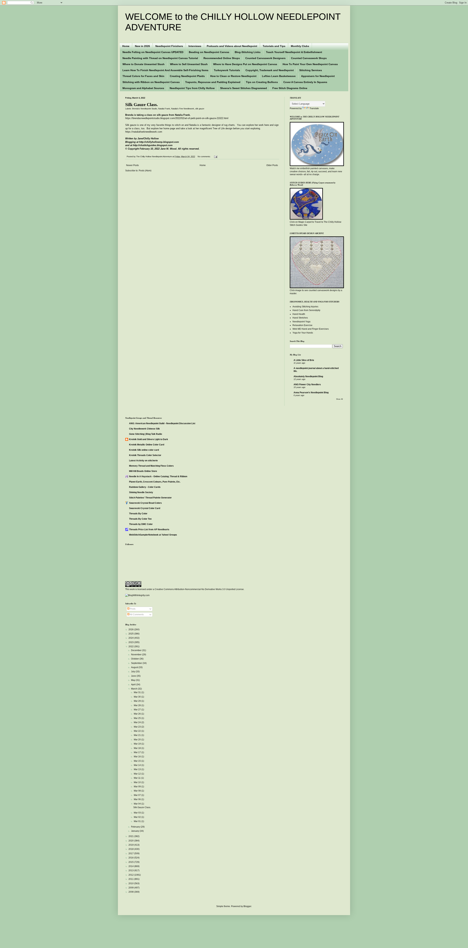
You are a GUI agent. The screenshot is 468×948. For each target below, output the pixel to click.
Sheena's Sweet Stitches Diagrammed (243, 88)
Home (125, 46)
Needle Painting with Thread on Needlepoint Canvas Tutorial (160, 58)
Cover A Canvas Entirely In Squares (305, 82)
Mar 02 (137, 817)
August (135, 667)
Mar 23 (137, 726)
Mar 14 (137, 765)
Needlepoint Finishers (169, 46)
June (134, 676)
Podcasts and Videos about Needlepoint (232, 46)
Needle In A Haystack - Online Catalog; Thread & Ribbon (158, 476)
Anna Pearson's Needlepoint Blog (311, 392)
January (135, 831)
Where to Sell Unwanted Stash (189, 64)
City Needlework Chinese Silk (144, 428)
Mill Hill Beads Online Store (143, 471)
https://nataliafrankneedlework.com (143, 131)
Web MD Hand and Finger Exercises (310, 329)
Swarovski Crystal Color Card (144, 508)
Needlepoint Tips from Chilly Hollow (192, 88)
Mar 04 (137, 803)
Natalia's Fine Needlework (182, 109)
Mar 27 (137, 709)
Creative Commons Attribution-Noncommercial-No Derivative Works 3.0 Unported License (199, 589)
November (136, 654)
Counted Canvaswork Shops (309, 58)
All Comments (136, 614)
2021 (131, 836)
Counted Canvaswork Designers (265, 58)
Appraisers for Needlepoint (318, 76)
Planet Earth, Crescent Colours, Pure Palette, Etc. (154, 481)
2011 (131, 879)
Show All (339, 399)
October (135, 658)
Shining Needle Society (141, 492)
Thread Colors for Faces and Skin (143, 76)
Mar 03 (137, 812)
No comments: (204, 156)
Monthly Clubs (300, 46)
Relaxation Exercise (302, 325)
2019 (131, 845)
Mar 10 (137, 782)
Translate (314, 108)
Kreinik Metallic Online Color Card (146, 444)
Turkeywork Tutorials (227, 70)
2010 (131, 883)
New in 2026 (142, 46)
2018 (131, 849)
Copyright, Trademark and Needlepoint (270, 70)
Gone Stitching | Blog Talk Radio (145, 434)
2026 (131, 629)
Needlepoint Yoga (301, 321)
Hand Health (298, 314)
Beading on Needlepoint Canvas (209, 52)
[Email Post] (215, 156)
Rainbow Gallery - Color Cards (145, 487)
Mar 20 (137, 739)
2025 (131, 633)
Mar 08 (137, 790)
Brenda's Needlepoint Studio (144, 109)
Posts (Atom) (145, 170)
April (133, 684)
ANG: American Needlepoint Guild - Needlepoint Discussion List (162, 423)
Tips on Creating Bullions (262, 82)
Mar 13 (137, 769)
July (133, 671)
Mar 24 (137, 722)
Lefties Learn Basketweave (279, 76)
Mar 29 (137, 701)
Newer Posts (132, 165)
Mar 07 (137, 795)
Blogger (247, 906)
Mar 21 (137, 735)
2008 (131, 892)
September (137, 663)
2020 (131, 840)
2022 (131, 646)
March (134, 688)
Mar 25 (137, 718)
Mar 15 (137, 761)
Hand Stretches (300, 317)
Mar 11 (137, 778)
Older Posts (272, 165)
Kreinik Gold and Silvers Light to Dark (148, 439)
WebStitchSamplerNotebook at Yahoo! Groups (153, 535)
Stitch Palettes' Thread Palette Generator (150, 497)
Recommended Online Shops (221, 58)
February (136, 827)
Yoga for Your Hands (302, 332)
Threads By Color (138, 513)
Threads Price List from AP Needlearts (149, 529)
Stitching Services (310, 70)
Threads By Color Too (140, 519)
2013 (131, 870)
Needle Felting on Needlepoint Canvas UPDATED (152, 52)
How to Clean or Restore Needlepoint (233, 76)
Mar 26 (137, 714)
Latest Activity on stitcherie (143, 460)
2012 (131, 875)
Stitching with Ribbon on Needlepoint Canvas (151, 82)
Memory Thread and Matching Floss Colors (151, 466)
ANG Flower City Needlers (307, 384)
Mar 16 (137, 756)
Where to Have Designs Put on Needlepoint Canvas (245, 64)
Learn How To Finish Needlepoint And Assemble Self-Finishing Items (165, 70)
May (133, 680)
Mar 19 (137, 743)
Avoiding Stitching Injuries (305, 306)
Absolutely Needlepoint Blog (308, 376)
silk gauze (199, 109)
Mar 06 (137, 799)
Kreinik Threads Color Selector (145, 455)
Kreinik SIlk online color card (144, 450)
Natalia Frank (164, 109)
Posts (132, 609)
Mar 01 (137, 821)
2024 (131, 638)
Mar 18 (137, 748)
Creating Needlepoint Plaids (187, 76)
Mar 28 (137, 705)
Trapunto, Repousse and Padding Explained (212, 82)
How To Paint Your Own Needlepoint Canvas (310, 64)
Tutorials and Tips (274, 46)
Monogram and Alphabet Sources (143, 88)
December (136, 650)
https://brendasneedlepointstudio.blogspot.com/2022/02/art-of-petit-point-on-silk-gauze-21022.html (176, 118)
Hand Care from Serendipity (306, 310)
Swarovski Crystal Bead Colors (145, 503)
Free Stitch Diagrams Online (289, 88)
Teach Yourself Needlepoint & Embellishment (294, 52)
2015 (131, 862)
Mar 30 (137, 697)
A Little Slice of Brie (304, 360)
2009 (131, 887)
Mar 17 (137, 752)
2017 (131, 853)
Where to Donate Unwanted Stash (143, 64)
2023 (131, 642)
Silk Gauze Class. (141, 104)
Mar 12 (137, 773)
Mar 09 (137, 786)
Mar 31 (137, 692)
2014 (131, 866)
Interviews (194, 46)
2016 (131, 857)
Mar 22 (137, 731)
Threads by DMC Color (141, 524)
